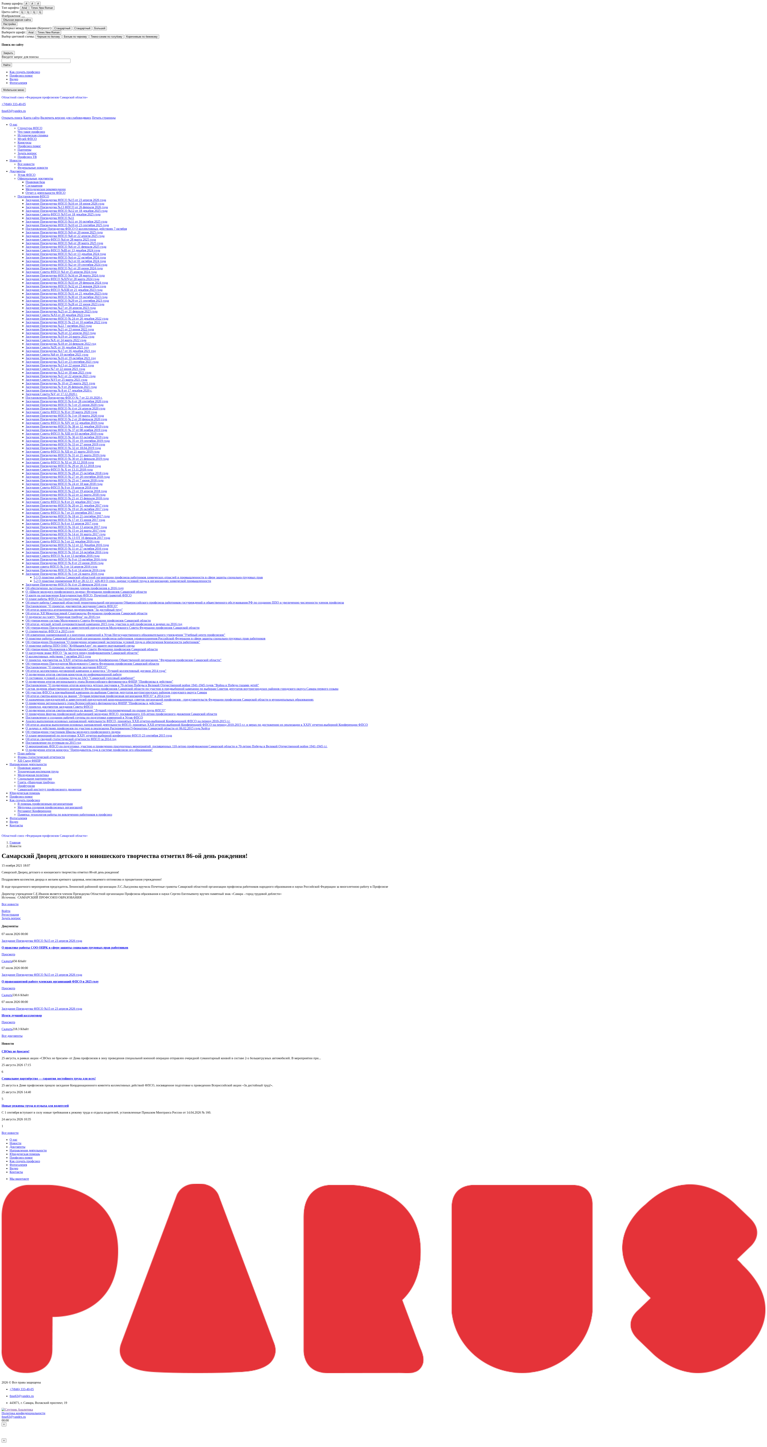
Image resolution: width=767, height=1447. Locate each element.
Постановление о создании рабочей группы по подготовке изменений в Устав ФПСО (84, 717)
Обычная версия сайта (17, 19)
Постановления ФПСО (33, 196)
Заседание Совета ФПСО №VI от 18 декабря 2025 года (63, 214)
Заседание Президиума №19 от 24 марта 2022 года (60, 336)
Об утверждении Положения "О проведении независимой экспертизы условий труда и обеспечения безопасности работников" (113, 642)
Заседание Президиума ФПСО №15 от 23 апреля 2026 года (66, 200)
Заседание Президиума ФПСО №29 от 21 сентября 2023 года (67, 300)
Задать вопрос (27, 153)
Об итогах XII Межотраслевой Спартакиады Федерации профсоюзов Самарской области (86, 613)
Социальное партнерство (35, 778)
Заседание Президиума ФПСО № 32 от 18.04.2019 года (63, 448)
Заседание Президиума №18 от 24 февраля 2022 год (61, 343)
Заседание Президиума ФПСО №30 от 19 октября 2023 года (66, 297)
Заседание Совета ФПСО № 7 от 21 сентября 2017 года (63, 512)
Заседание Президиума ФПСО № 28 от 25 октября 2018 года (67, 473)
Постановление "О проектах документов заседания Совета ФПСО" (72, 606)
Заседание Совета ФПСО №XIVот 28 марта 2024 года (62, 279)
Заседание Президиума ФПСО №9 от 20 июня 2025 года (64, 232)
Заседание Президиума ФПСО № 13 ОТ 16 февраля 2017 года (68, 538)
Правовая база (35, 182)
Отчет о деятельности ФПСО (46, 192)
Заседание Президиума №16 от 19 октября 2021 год (61, 358)
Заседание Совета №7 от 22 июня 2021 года (55, 369)
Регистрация (10, 914)
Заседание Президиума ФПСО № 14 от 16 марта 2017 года (65, 534)
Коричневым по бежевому (142, 36)
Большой (99, 28)
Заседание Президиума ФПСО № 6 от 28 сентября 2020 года (67, 401)
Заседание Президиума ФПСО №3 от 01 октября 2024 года (66, 261)
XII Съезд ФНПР (29, 760)
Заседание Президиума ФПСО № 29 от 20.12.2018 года (63, 466)
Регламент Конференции (34, 811)
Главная (15, 842)
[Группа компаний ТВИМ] (383, 1372)
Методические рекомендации (46, 189)
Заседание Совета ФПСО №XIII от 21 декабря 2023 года (64, 290)
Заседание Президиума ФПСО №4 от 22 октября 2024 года (66, 257)
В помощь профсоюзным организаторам (45, 803)
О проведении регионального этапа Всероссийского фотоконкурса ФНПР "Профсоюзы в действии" (94, 703)
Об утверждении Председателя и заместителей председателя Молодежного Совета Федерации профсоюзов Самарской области (113, 627)
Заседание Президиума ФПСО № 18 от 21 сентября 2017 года (68, 516)
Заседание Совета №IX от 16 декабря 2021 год (57, 347)
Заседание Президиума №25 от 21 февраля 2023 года (61, 311)
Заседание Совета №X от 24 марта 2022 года (56, 340)
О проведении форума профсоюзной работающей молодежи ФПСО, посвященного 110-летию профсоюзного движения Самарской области (121, 714)
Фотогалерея (18, 82)
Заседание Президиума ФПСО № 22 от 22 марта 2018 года (65, 494)
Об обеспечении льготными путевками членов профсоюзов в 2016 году (75, 588)
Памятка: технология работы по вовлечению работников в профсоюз (65, 814)
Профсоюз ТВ (27, 157)
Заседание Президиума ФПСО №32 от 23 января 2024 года (66, 286)
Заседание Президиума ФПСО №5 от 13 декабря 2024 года (66, 254)
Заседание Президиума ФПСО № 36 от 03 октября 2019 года (67, 437)
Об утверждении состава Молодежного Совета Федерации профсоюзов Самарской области (88, 620)
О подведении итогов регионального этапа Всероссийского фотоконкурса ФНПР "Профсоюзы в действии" (99, 681)
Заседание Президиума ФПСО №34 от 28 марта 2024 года (65, 275)
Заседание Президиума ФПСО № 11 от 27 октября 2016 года (67, 548)
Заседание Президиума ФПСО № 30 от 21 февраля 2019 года (67, 458)
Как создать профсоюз (25, 72)
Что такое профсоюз (31, 131)
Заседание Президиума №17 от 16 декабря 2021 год (61, 351)
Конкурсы (24, 142)
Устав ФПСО (27, 175)
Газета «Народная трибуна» (36, 782)
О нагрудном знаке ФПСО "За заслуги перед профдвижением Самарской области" (82, 653)
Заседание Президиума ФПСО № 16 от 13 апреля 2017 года (66, 527)
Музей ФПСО (27, 139)
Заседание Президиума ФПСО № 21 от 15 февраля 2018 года (67, 498)
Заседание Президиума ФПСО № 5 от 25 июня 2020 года (64, 405)
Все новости (26, 164)
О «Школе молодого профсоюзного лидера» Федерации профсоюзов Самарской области (86, 591)
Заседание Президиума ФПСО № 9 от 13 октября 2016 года (66, 559)
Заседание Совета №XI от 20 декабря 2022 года (58, 315)
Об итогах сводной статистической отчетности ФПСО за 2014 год (71, 739)
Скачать (7, 961)
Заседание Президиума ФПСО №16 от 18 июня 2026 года (65, 203)
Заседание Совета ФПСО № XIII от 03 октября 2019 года (64, 433)
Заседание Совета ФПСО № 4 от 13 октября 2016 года (62, 555)
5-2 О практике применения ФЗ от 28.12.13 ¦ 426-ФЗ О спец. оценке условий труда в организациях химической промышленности (122, 581)
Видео (14, 79)
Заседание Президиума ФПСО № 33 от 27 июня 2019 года (65, 444)
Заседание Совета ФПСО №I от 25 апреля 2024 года (61, 272)
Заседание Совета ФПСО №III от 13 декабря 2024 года (63, 250)
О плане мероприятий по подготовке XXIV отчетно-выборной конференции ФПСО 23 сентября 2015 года (99, 735)
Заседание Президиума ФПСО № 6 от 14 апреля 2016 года (65, 570)
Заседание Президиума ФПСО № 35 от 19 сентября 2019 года (68, 440)
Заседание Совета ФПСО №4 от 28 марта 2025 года (61, 239)
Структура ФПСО (30, 128)
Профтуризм (26, 785)
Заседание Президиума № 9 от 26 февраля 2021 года (61, 387)
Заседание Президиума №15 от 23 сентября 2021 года (62, 361)
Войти (6, 911)
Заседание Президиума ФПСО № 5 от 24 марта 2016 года (65, 573)
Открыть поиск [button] (12, 117)
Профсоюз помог (21, 75)
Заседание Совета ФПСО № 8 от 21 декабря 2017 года (62, 502)
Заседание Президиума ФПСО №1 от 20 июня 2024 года (64, 268)
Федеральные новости (33, 167)
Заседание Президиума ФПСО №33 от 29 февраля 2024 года (67, 282)
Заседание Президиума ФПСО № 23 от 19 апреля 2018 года (66, 491)
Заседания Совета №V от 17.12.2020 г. (51, 394)
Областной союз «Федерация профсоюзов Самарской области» (45, 97)
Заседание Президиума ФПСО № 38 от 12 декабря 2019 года (67, 426)
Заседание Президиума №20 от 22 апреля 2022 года (61, 333)
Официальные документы (35, 178)
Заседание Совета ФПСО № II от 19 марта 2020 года (61, 412)
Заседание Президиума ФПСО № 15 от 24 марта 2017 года (65, 530)
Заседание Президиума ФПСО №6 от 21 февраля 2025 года (66, 246)
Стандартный (62, 28)
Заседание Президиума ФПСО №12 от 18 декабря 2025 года (66, 210)
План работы (26, 753)
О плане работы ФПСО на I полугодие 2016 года (59, 599)
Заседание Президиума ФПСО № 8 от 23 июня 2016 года (64, 563)
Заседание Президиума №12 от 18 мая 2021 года (58, 372)
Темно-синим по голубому (106, 36)
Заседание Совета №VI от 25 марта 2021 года (56, 379)
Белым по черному (75, 36)
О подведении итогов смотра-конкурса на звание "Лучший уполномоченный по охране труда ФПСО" (96, 710)
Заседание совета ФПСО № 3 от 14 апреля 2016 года (61, 566)
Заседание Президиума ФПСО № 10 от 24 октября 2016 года (67, 552)
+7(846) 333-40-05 (14, 104)
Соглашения (34, 185)
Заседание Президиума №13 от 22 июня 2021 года (60, 365)
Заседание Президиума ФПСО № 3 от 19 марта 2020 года (65, 415)
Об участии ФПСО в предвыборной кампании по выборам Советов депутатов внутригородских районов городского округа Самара (116, 692)
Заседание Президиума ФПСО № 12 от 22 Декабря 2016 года (67, 545)
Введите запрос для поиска (20, 57)
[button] (13, 124)
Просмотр (8, 954)
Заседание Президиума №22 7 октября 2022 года (59, 325)
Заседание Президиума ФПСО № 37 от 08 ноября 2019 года (66, 430)
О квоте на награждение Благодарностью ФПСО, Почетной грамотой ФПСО (79, 595)
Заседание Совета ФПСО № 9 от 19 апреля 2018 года (62, 487)
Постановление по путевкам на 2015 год (53, 742)
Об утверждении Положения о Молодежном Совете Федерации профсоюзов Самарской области (92, 649)
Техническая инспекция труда (38, 771)
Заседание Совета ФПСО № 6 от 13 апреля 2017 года (62, 523)
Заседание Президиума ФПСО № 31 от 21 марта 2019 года (65, 455)
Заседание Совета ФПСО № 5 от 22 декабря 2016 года (62, 541)
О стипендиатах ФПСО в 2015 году (50, 631)
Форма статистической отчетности (41, 757)
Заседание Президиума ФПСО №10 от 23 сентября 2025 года (67, 225)
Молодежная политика (33, 775)
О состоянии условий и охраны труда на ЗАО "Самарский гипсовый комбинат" (80, 678)
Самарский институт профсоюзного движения (49, 789)
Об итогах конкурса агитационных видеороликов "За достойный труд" (74, 609)
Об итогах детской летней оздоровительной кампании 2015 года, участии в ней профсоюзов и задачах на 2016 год (104, 624)
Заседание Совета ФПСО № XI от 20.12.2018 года (60, 462)
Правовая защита (29, 768)
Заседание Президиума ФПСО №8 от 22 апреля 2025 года (65, 236)
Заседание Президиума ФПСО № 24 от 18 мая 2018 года (64, 484)
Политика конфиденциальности (23, 1413)
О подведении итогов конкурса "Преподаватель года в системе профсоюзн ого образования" (89, 750)
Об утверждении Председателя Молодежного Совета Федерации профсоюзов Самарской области (92, 663)
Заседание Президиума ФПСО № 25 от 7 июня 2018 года (64, 480)
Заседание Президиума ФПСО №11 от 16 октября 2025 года (66, 221)
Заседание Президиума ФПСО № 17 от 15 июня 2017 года (65, 520)
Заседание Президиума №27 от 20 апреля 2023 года (61, 307)
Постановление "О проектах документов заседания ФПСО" (66, 667)
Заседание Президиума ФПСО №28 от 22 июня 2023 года (65, 304)
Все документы (12, 1035)
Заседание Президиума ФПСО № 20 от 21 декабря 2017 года (67, 505)
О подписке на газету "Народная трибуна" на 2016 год (63, 617)
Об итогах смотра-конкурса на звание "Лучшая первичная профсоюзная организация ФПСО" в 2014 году (98, 696)
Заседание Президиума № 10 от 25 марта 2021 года (60, 383)
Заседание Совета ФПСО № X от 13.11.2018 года (59, 469)
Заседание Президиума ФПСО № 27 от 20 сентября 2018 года (68, 476)
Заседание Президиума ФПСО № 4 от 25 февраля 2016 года (66, 584)
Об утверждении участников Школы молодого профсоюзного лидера (73, 732)
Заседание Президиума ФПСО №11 (50, 218)
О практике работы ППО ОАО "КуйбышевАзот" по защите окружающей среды (80, 645)
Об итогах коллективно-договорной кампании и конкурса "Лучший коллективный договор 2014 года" (96, 670)
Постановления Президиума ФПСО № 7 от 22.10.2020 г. (64, 397)
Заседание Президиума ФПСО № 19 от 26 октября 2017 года (67, 509)
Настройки (9, 24)
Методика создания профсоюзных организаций (50, 807)
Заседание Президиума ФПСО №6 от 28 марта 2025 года (64, 243)
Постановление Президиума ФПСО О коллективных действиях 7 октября (76, 228)
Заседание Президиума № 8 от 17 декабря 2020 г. (59, 390)
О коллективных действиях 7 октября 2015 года (58, 656)
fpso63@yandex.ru (14, 111)
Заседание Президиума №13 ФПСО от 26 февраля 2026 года (67, 207)
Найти (6, 64)
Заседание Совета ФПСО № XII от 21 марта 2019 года (62, 451)
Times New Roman (42, 7)
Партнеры (24, 149)
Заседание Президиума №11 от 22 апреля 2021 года (60, 376)
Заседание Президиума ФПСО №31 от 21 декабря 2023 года (66, 293)
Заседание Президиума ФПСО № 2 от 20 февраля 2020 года (66, 419)
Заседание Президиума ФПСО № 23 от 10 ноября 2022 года (66, 322)
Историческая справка (33, 135)
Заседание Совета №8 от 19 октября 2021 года (57, 354)
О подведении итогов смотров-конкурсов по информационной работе (74, 674)
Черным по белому (48, 36)
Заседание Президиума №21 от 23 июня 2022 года (60, 329)
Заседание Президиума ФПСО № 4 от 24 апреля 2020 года (65, 408)
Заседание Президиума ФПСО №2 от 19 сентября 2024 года (66, 264)
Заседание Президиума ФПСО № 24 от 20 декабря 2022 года (67, 318)
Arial (24, 7)
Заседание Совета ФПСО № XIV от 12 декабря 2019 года (65, 422)
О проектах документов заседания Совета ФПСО (59, 706)
